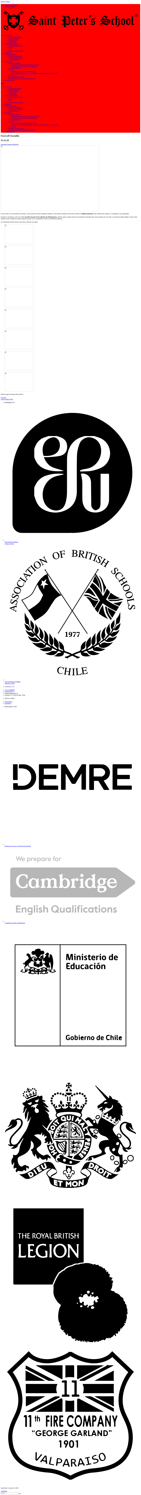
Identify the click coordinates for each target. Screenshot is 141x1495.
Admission (8, 52)
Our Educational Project (15, 45)
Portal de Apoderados (14, 56)
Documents (8, 61)
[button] (70, 83)
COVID (10, 70)
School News (12, 42)
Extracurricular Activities (16, 51)
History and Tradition (14, 37)
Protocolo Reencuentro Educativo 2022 (24, 71)
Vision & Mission (13, 39)
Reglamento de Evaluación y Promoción (24, 66)
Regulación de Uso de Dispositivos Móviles (21, 78)
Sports (10, 47)
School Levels (12, 40)
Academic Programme (11, 44)
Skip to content (5, 1)
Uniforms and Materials (15, 58)
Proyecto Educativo (14, 68)
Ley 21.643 (11, 75)
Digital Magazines (13, 59)
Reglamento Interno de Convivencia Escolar (25, 65)
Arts (9, 49)
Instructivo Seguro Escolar (16, 77)
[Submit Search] (19, 1493)
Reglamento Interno (14, 63)
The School (8, 35)
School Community (10, 54)
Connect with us (9, 80)
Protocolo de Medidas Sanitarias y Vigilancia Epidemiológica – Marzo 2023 (35, 73)
